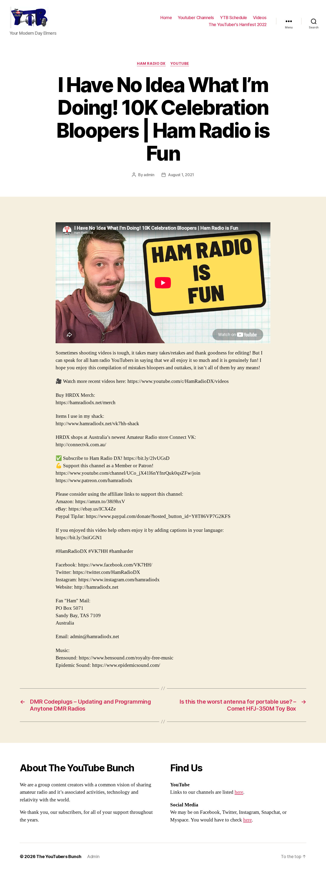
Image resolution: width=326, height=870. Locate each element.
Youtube (179, 63)
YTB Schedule (233, 17)
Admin (93, 856)
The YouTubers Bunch (58, 856)
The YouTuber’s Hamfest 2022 (238, 24)
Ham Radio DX (151, 63)
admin (149, 174)
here (239, 792)
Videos (260, 17)
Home (166, 17)
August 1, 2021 (181, 174)
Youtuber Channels (196, 17)
